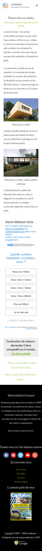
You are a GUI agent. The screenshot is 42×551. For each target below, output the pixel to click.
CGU (6, 327)
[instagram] (35, 455)
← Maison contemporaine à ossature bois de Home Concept (21, 363)
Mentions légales (21, 481)
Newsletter (21, 473)
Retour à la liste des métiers (22, 320)
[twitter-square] (21, 455)
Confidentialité (12, 327)
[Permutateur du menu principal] (37, 5)
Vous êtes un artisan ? (31, 328)
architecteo (16, 4)
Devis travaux (21, 469)
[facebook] (6, 455)
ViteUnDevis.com (32, 327)
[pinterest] (13, 455)
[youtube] (28, 455)
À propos (21, 477)
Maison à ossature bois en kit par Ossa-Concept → (21, 375)
